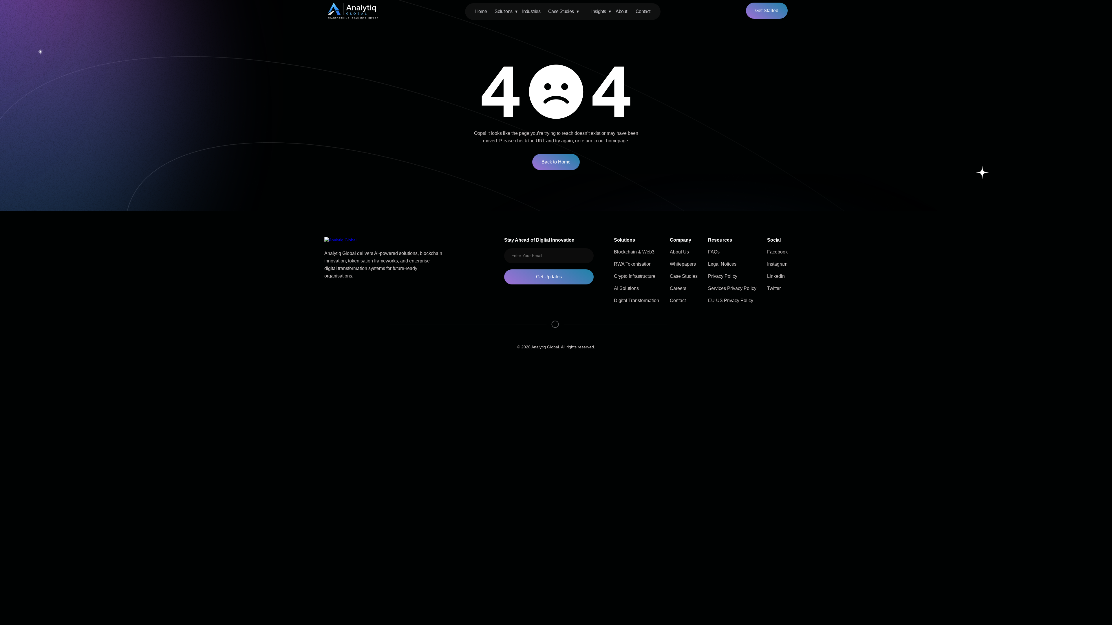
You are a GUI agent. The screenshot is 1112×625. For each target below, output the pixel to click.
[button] (508, 11)
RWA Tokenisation (633, 264)
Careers (678, 288)
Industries (531, 11)
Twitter (774, 288)
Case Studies (684, 276)
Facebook (777, 251)
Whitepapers (683, 264)
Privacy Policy (722, 276)
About (621, 11)
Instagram (777, 264)
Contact (643, 11)
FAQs (714, 251)
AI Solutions (626, 288)
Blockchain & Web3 (634, 251)
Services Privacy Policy (732, 288)
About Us (679, 251)
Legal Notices (722, 264)
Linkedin (776, 276)
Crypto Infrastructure (634, 276)
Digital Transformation (636, 300)
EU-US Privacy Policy (730, 300)
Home (481, 11)
